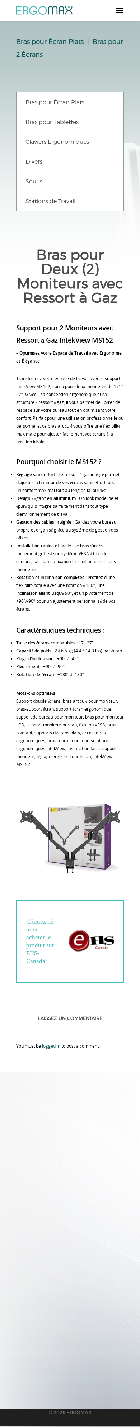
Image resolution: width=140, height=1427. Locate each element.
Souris (33, 181)
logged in (51, 1046)
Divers (33, 161)
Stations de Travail (50, 201)
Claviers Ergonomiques (57, 141)
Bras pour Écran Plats (50, 41)
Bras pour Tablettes (52, 122)
